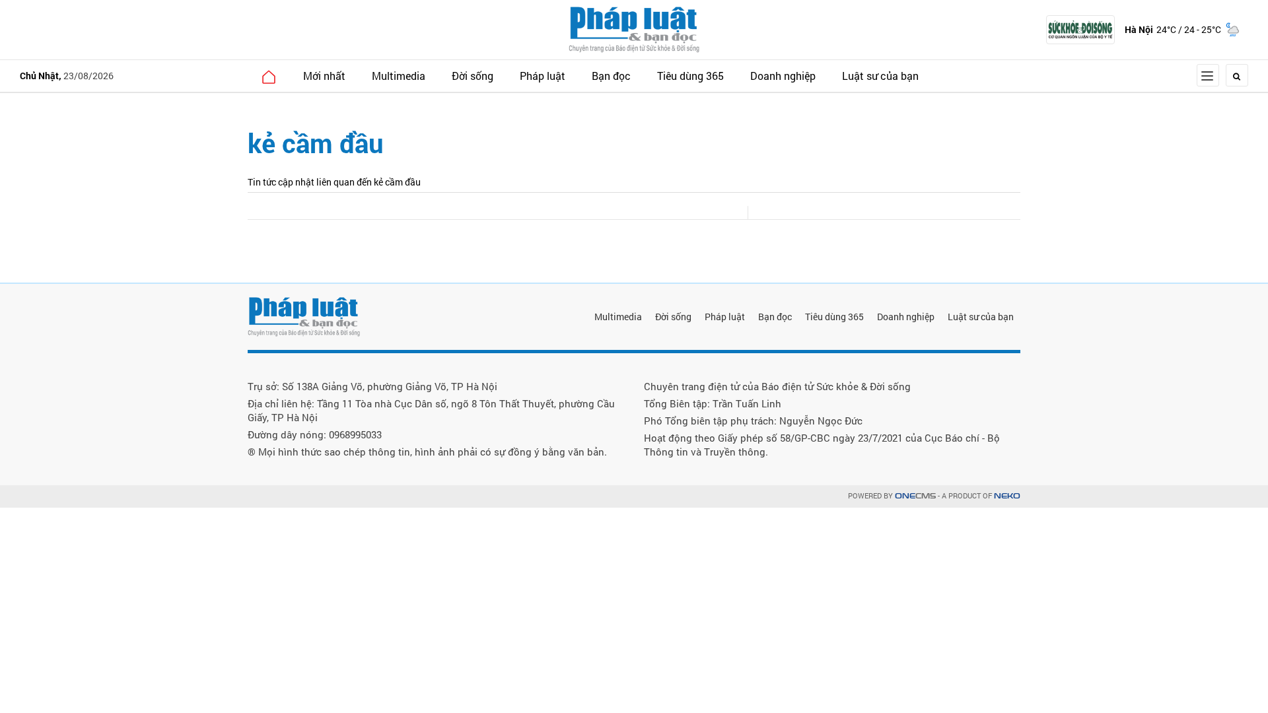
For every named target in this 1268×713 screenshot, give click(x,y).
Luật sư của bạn (880, 76)
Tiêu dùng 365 (690, 76)
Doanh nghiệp (783, 76)
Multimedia (398, 76)
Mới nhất (324, 76)
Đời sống (472, 76)
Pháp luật (542, 76)
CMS (915, 496)
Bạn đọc (611, 76)
